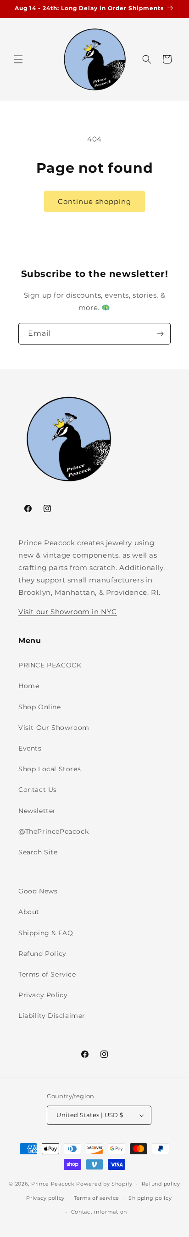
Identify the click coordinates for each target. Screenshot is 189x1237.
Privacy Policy (42, 995)
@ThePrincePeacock (53, 831)
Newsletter (37, 811)
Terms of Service (47, 974)
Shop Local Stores (49, 769)
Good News (37, 891)
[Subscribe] (160, 334)
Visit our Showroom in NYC (67, 611)
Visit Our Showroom (53, 727)
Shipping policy (150, 1198)
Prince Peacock (53, 1184)
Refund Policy (42, 953)
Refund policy (161, 1184)
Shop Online (39, 707)
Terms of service (96, 1198)
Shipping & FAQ (45, 933)
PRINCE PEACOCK (49, 665)
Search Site (38, 852)
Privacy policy (45, 1198)
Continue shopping (94, 201)
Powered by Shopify (104, 1184)
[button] (18, 59)
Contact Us (37, 789)
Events (30, 748)
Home (28, 686)
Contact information (99, 1212)
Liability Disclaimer (51, 1015)
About (28, 912)
